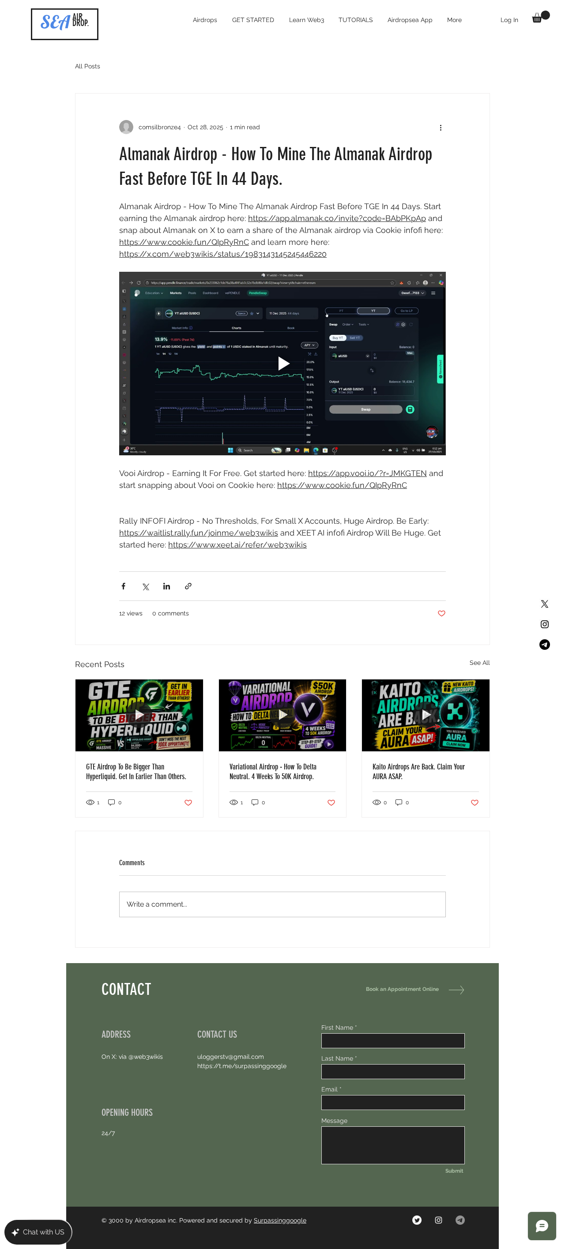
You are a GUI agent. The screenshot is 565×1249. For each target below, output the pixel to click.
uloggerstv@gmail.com (230, 1056)
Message (334, 1121)
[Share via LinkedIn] (166, 586)
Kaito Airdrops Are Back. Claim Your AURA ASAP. (419, 771)
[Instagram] (438, 1220)
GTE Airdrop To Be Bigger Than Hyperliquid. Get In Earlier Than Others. (136, 771)
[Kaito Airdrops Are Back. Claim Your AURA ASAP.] (426, 715)
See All (480, 662)
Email (329, 1089)
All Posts (87, 66)
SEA (55, 22)
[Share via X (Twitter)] (145, 586)
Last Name (337, 1058)
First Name (337, 1027)
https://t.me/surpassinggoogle (241, 1065)
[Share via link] (188, 586)
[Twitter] (417, 1220)
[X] (544, 604)
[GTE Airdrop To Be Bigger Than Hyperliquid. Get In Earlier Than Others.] (139, 715)
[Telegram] (544, 644)
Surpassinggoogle (280, 1220)
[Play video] (282, 363)
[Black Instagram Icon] (544, 624)
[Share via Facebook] (123, 586)
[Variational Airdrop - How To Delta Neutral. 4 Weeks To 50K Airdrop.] (283, 715)
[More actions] (440, 127)
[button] (541, 17)
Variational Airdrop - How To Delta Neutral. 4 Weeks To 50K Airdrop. (273, 771)
